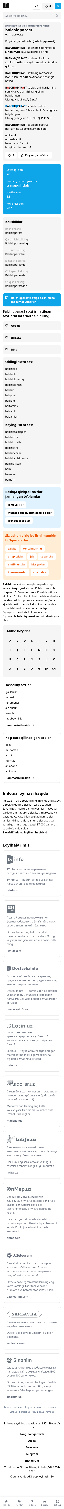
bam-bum (11, 474)
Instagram (32, 1460)
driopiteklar (15, 556)
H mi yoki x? (16, 505)
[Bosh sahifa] (17, 6)
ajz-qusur (11, 708)
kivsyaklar (38, 564)
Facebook (32, 1447)
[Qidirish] (57, 15)
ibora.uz (8, 1407)
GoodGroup (30, 1476)
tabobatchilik (13, 718)
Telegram (32, 1454)
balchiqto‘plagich (15, 432)
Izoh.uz (23, 77)
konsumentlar (17, 572)
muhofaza (11, 750)
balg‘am (10, 400)
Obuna (14, 1476)
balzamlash (12, 416)
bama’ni (10, 479)
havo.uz (50, 1411)
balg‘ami (10, 395)
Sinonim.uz (12, 52)
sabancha (47, 556)
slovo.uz (41, 1407)
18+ (51, 1476)
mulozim (10, 697)
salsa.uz (18, 1407)
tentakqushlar (32, 548)
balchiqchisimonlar (17, 458)
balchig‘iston (13, 463)
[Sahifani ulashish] (58, 6)
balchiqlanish (13, 385)
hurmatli (10, 760)
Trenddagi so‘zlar (19, 521)
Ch (54, 668)
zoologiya (17, 34)
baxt (8, 745)
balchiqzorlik (13, 442)
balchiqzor (11, 437)
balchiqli (10, 374)
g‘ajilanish (11, 692)
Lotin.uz (21, 62)
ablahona (11, 766)
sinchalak (39, 572)
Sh (46, 668)
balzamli (10, 411)
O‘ (32, 668)
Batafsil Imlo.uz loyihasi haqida (23, 832)
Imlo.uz (32, 612)
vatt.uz (13, 1411)
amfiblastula (16, 564)
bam (8, 469)
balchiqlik (11, 369)
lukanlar (10, 713)
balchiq (9, 390)
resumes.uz (38, 1411)
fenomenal (12, 702)
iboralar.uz (24, 1411)
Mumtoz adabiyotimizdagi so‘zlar (30, 513)
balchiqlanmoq (14, 379)
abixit (8, 755)
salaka (12, 548)
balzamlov (11, 406)
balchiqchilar (13, 453)
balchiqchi (11, 448)
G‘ (39, 668)
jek (32, 556)
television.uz (54, 1407)
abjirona (10, 771)
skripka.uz (29, 1407)
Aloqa (32, 1441)
